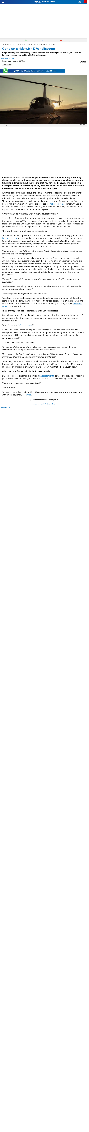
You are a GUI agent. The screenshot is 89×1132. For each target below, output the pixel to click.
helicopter (7, 64)
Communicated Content (24, 45)
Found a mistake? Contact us (43, 404)
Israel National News (8, 45)
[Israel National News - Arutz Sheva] (44, 2)
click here (26, 394)
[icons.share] (85, 1)
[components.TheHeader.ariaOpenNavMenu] (14, 2)
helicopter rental (57, 204)
